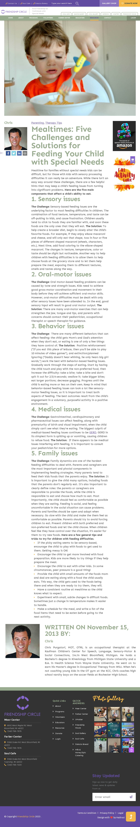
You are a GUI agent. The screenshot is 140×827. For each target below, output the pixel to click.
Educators (60, 722)
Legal (120, 813)
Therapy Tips (53, 122)
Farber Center (81, 714)
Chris (49, 641)
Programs (59, 711)
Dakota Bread (81, 744)
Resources (59, 728)
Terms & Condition (86, 813)
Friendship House (80, 726)
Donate (58, 733)
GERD (92, 432)
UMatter (79, 719)
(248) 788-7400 (14, 765)
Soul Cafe (79, 739)
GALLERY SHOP (109, 3)
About (58, 706)
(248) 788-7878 (14, 731)
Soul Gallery (80, 733)
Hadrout (120, 817)
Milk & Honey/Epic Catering (80, 753)
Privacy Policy (107, 813)
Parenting (37, 122)
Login (58, 739)
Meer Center (80, 708)
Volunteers (60, 717)
